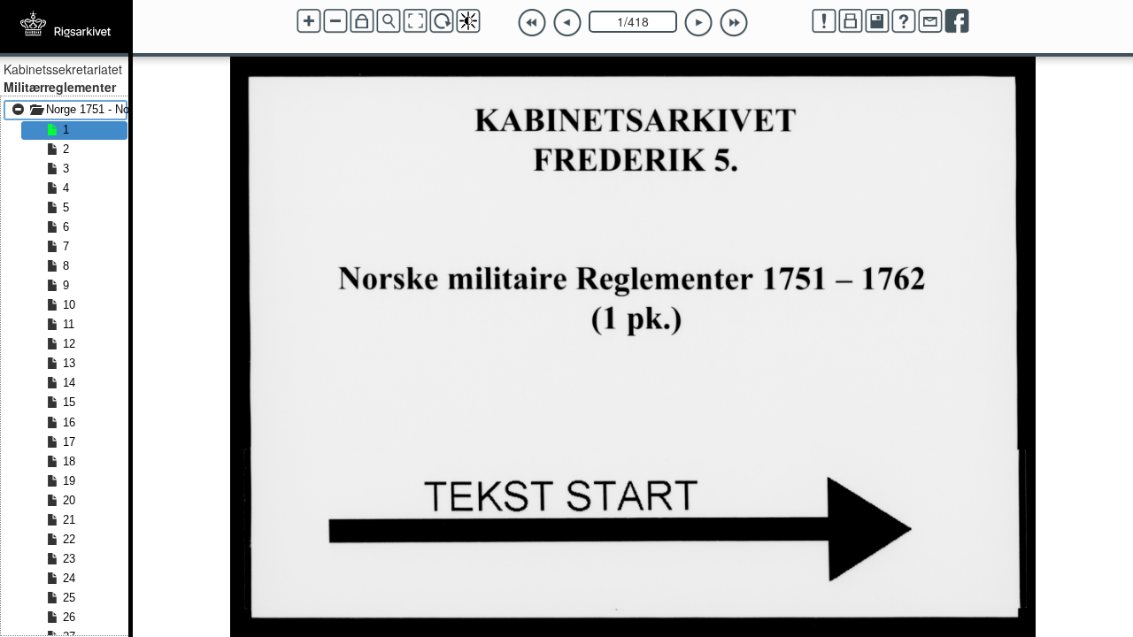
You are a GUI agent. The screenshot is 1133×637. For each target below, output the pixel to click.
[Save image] (877, 21)
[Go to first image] (532, 23)
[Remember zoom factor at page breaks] (362, 21)
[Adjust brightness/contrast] (468, 21)
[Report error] (824, 21)
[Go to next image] (698, 23)
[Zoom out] (335, 21)
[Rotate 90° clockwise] (441, 21)
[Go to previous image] (567, 23)
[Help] (903, 21)
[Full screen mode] (415, 21)
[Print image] (850, 21)
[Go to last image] (734, 23)
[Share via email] (930, 21)
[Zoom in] (309, 21)
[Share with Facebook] (956, 21)
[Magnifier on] (388, 21)
